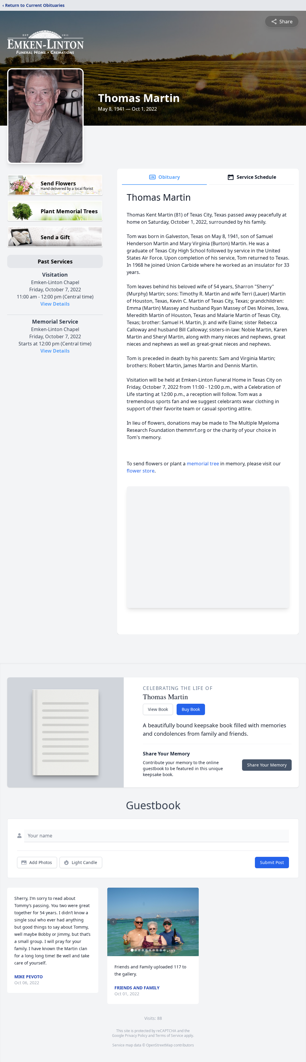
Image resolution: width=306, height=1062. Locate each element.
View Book (158, 709)
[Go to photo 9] (161, 950)
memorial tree (203, 463)
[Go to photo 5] (146, 950)
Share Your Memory (267, 765)
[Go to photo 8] (157, 950)
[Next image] (192, 921)
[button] (152, 922)
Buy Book (191, 709)
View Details (55, 304)
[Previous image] (113, 921)
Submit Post (272, 862)
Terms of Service (169, 1035)
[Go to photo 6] (150, 950)
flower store (140, 470)
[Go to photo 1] (132, 950)
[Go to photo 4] (143, 950)
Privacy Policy (136, 1035)
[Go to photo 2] (135, 950)
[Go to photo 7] (153, 950)
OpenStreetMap (159, 1045)
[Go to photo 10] (164, 950)
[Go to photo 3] (139, 950)
